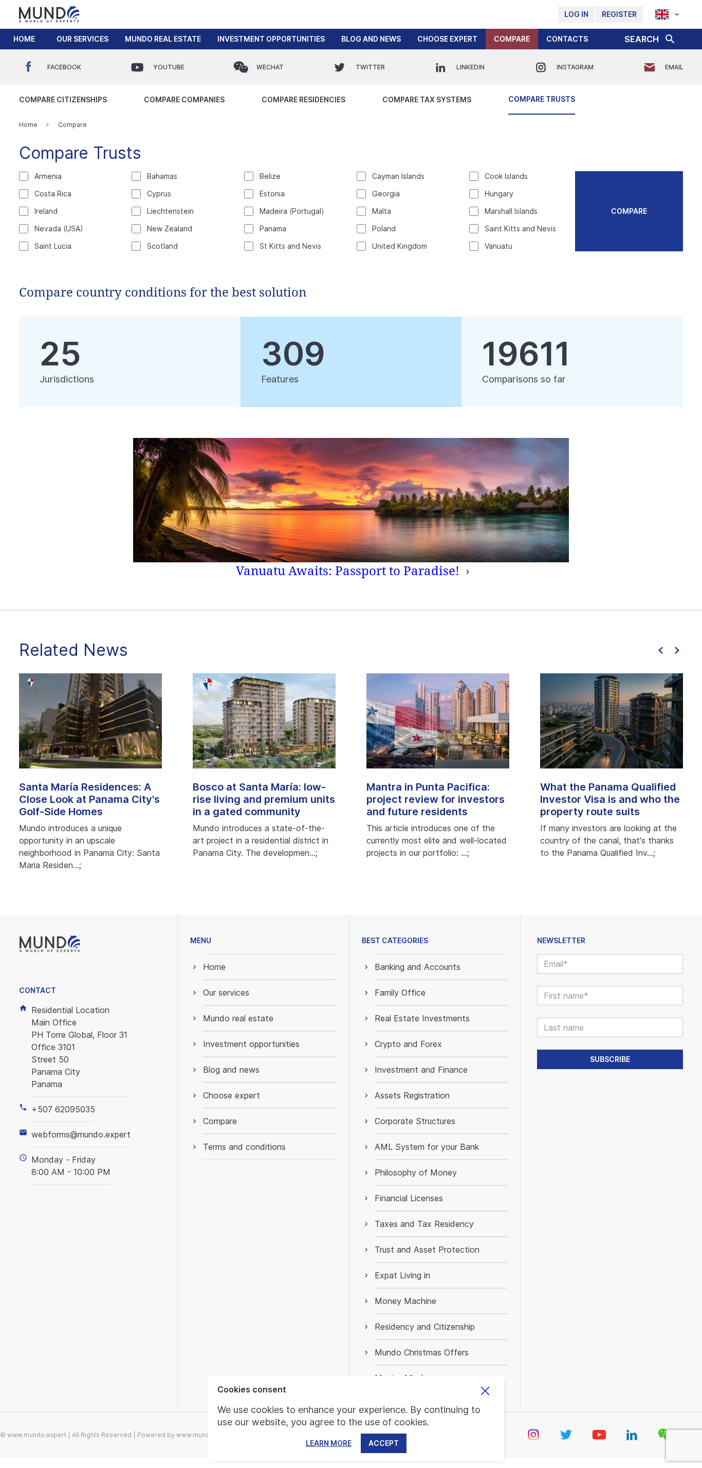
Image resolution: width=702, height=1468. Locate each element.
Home (24, 38)
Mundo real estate (163, 38)
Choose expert (447, 38)
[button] (82, 39)
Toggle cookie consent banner (485, 1391)
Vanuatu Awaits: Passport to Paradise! (353, 570)
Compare (512, 38)
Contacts (567, 38)
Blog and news (371, 38)
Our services (82, 38)
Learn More (329, 1443)
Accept (383, 1443)
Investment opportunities (271, 38)
